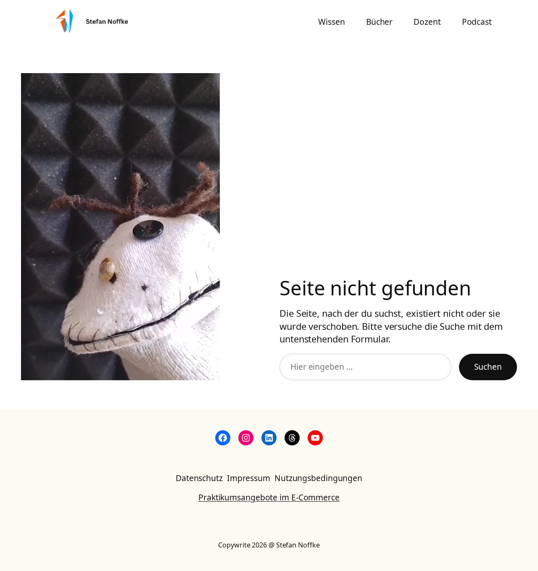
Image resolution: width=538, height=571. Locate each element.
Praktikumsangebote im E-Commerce (269, 497)
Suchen (488, 366)
